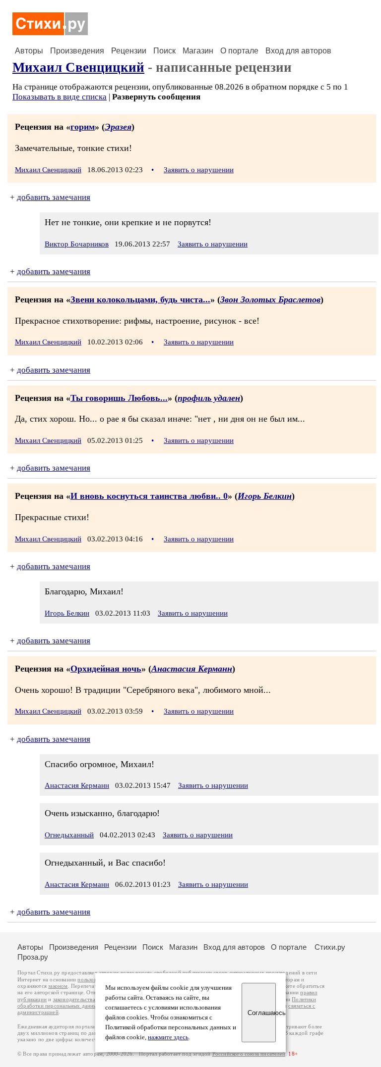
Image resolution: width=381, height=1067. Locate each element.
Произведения (77, 51)
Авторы (29, 51)
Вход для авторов (298, 51)
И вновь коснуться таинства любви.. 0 (149, 496)
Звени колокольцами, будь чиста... (140, 299)
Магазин (198, 51)
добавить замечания (53, 197)
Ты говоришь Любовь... (119, 398)
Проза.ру (32, 957)
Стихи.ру (330, 947)
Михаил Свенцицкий (78, 67)
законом (57, 986)
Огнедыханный (69, 835)
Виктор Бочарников (77, 244)
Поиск (164, 51)
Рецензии (128, 51)
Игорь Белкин (265, 496)
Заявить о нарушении (199, 170)
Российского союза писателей (248, 1054)
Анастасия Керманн (191, 669)
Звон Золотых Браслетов (270, 299)
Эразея (118, 127)
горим (82, 127)
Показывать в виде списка (59, 96)
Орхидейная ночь (105, 669)
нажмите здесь (168, 1037)
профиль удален (209, 398)
